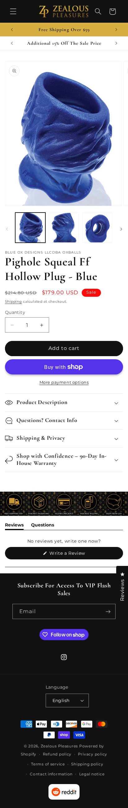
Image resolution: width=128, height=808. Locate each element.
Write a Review (76, 554)
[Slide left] (7, 229)
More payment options (64, 382)
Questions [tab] (42, 526)
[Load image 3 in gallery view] (97, 228)
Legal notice (92, 774)
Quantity (15, 312)
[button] (13, 11)
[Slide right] (121, 229)
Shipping (13, 302)
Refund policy (57, 754)
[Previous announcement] (12, 29)
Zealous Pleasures (60, 746)
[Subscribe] (108, 611)
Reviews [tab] (14, 526)
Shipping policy (87, 764)
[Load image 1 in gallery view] (30, 228)
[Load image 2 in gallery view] (64, 228)
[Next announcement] (116, 29)
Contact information (51, 774)
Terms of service (48, 764)
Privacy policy (92, 754)
